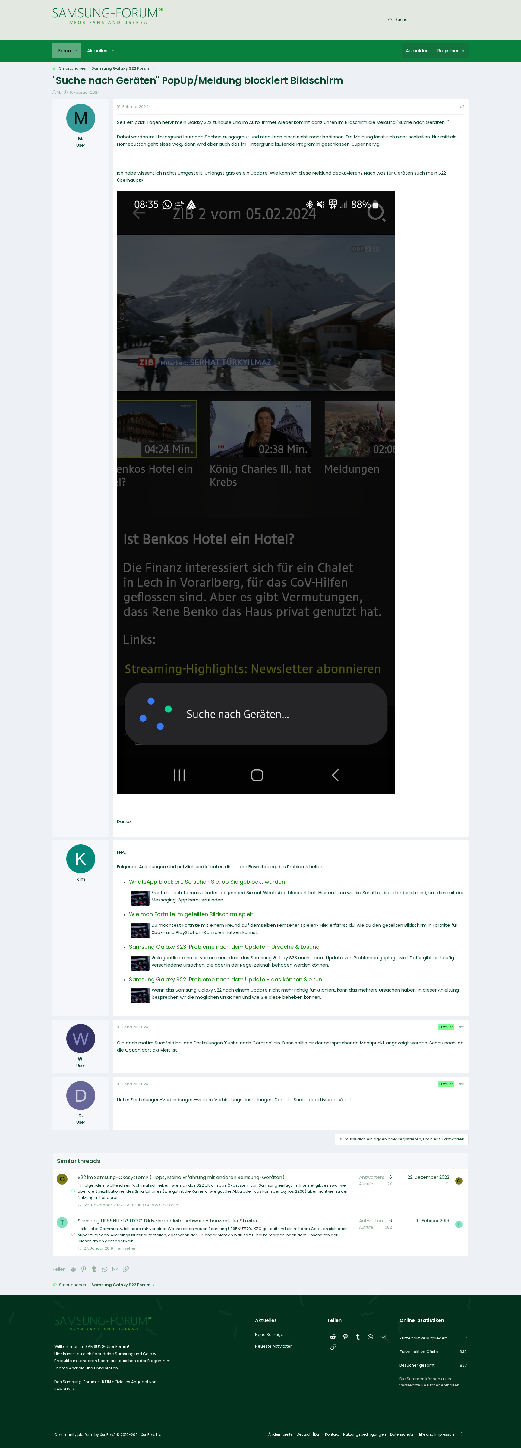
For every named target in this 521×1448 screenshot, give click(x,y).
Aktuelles (97, 50)
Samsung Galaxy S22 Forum (152, 1205)
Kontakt (332, 1434)
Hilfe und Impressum (437, 1434)
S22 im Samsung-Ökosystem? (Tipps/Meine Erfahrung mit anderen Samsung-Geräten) (181, 1177)
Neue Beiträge (269, 1334)
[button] (76, 50)
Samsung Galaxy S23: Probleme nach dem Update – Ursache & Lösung (224, 947)
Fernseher (126, 1248)
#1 (461, 106)
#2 (461, 1027)
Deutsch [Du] (309, 1434)
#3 (461, 1084)
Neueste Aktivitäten (274, 1346)
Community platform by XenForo (108, 1434)
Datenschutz (401, 1434)
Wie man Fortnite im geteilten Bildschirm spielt (191, 914)
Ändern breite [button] (280, 1434)
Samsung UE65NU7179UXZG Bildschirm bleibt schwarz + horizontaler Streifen (168, 1220)
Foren (64, 50)
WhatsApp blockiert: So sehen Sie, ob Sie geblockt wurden (207, 881)
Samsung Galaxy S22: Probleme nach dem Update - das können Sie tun (225, 979)
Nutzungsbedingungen (364, 1434)
